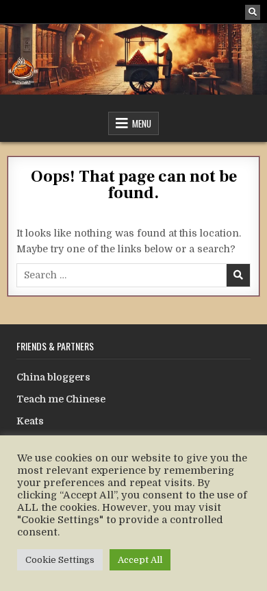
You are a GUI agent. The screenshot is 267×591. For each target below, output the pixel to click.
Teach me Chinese (60, 399)
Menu (141, 123)
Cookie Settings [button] (59, 560)
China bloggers (53, 377)
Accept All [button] (140, 560)
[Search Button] (252, 12)
